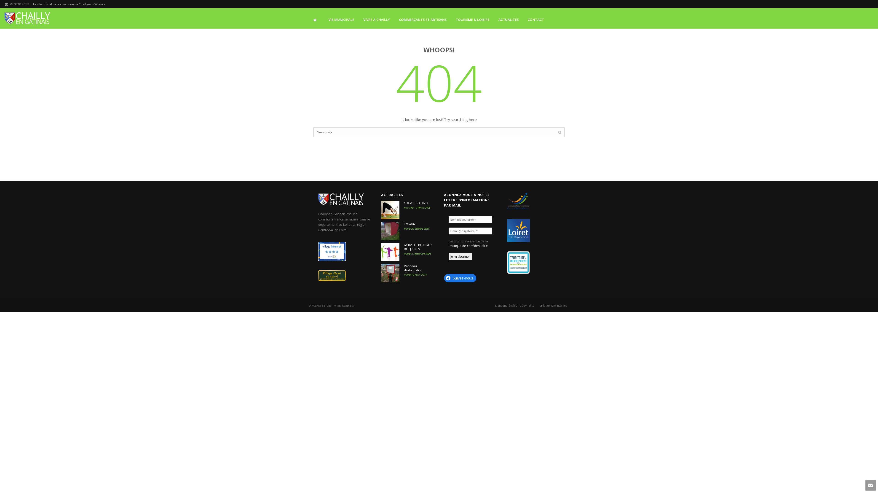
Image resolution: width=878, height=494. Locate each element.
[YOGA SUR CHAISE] (390, 210)
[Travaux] (390, 231)
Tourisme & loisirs (472, 19)
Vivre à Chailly (376, 19)
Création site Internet (553, 306)
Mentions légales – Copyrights (514, 306)
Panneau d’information (413, 268)
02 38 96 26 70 (19, 4)
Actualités (508, 19)
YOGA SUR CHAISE (416, 203)
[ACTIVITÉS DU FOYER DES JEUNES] (390, 252)
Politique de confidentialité (468, 246)
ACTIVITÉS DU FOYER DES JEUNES (418, 247)
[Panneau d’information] (390, 273)
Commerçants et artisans (423, 19)
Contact (536, 19)
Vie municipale (341, 19)
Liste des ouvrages (330, 40)
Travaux (409, 224)
